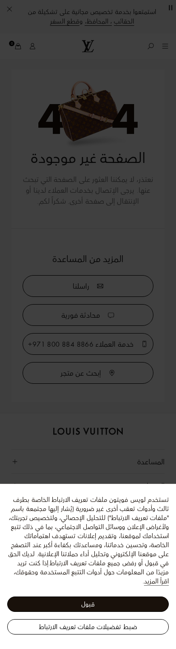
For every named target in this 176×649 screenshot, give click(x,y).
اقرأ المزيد (156, 581)
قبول (88, 604)
